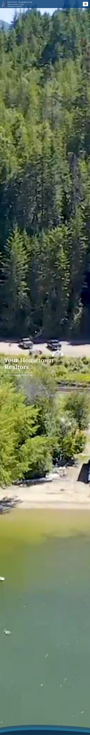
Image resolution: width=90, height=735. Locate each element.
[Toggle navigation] (85, 4)
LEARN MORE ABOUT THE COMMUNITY (24, 375)
